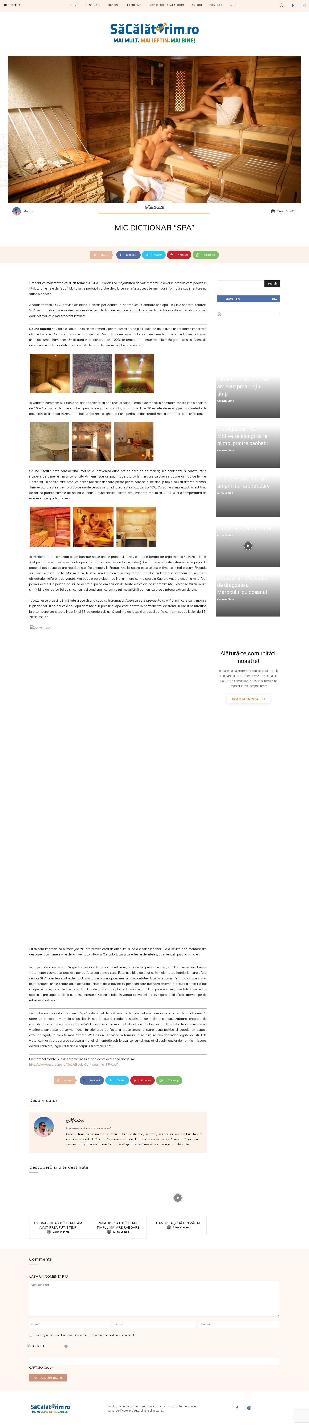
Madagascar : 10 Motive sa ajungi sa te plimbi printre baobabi (242, 436)
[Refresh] (66, 1346)
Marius (28, 211)
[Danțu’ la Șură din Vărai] (178, 1198)
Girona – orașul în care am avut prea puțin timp (243, 386)
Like (274, 298)
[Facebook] (292, 6)
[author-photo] (49, 1232)
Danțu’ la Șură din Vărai (178, 1223)
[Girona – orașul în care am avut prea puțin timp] (58, 1198)
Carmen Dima (61, 1231)
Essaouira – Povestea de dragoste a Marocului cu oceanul (242, 585)
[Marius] (17, 211)
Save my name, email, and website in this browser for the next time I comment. (84, 1335)
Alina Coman (121, 1231)
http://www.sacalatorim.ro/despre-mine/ (88, 1128)
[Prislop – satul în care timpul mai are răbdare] (118, 1198)
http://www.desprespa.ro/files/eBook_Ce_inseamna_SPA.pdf (73, 1064)
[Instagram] (304, 6)
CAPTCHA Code (40, 1367)
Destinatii (154, 207)
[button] (281, 5)
